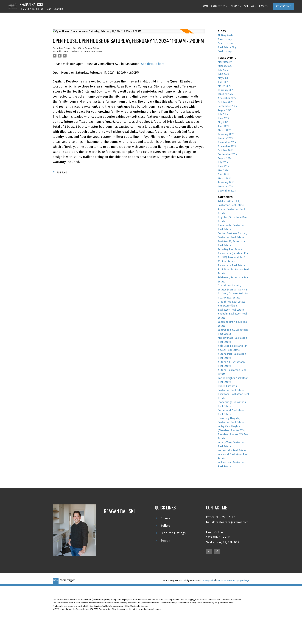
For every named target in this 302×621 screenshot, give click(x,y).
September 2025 (227, 106)
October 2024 (225, 150)
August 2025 (225, 110)
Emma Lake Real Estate (231, 265)
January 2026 (225, 94)
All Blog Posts (225, 35)
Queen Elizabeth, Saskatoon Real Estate (82, 51)
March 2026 (224, 86)
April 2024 (223, 174)
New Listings (225, 39)
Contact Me (283, 6)
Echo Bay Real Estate (230, 249)
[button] (283, 6)
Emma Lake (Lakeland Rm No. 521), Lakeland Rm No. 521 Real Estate (233, 257)
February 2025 (226, 134)
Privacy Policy (209, 580)
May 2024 (223, 170)
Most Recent (225, 61)
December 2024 (227, 142)
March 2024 (224, 178)
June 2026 (223, 73)
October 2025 (225, 102)
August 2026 (225, 65)
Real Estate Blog (227, 47)
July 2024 (223, 162)
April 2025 (223, 126)
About (263, 6)
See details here (152, 64)
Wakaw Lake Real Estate (232, 450)
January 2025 (225, 138)
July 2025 (223, 114)
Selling (249, 6)
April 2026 (223, 82)
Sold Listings (225, 51)
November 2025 (227, 98)
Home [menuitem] (204, 6)
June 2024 (223, 166)
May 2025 (223, 122)
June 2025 (223, 118)
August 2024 (225, 158)
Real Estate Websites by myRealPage (232, 580)
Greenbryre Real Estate (231, 301)
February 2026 (226, 90)
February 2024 (226, 182)
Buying (234, 6)
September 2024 (227, 154)
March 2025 (224, 130)
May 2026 (223, 78)
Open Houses (225, 43)
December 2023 (227, 190)
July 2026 (223, 69)
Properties (218, 6)
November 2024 (227, 146)
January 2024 (225, 186)
